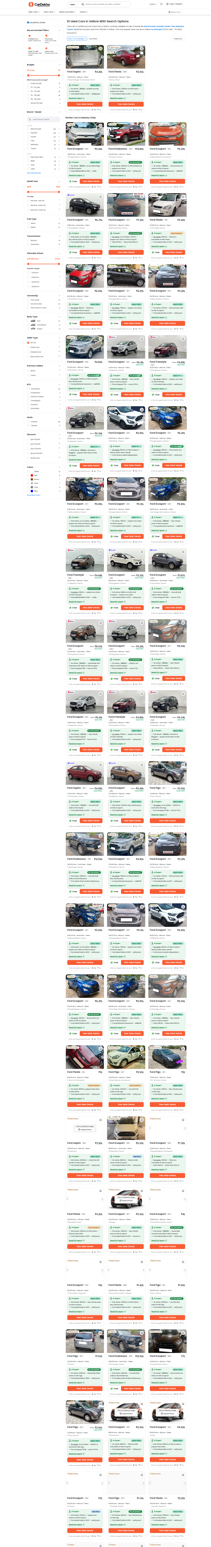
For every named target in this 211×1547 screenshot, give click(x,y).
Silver (36, 483)
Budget (30, 65)
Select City (175, 12)
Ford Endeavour (120, 149)
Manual (34, 240)
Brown (36, 479)
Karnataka (35, 408)
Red (35, 475)
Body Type (32, 317)
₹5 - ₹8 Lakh (35, 95)
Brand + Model (34, 112)
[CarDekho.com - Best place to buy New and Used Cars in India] (39, 4)
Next (102, 56)
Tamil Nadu (35, 389)
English (152, 4)
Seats (30, 417)
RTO (29, 385)
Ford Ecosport (157, 29)
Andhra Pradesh (37, 397)
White (36, 471)
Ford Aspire (76, 72)
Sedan (39, 329)
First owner (35, 300)
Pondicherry (35, 393)
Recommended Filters (38, 30)
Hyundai (160, 26)
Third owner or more (38, 308)
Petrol (33, 223)
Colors (30, 467)
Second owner (36, 304)
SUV (38, 321)
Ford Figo (157, 788)
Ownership (32, 296)
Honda (167, 26)
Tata (173, 26)
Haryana (34, 404)
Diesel (33, 227)
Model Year (32, 181)
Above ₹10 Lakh (36, 103)
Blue (36, 491)
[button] (84, 92)
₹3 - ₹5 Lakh (35, 91)
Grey (36, 487)
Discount (31, 435)
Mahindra (180, 26)
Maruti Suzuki (150, 26)
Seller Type (32, 338)
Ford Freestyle (158, 363)
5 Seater (34, 422)
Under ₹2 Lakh (36, 83)
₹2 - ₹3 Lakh (35, 87)
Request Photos (86, 1129)
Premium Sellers (35, 366)
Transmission (33, 236)
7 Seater (34, 425)
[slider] (28, 75)
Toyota (70, 29)
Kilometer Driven (35, 253)
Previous (67, 56)
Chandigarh (35, 400)
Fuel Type (31, 219)
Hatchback (41, 325)
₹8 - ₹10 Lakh (36, 99)
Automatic (35, 244)
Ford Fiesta (118, 72)
